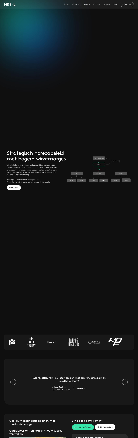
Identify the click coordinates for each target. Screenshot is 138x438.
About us (96, 4)
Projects (87, 4)
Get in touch (126, 4)
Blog (115, 4)
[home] (9, 4)
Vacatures (106, 4)
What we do (76, 4)
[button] (105, 427)
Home (66, 4)
